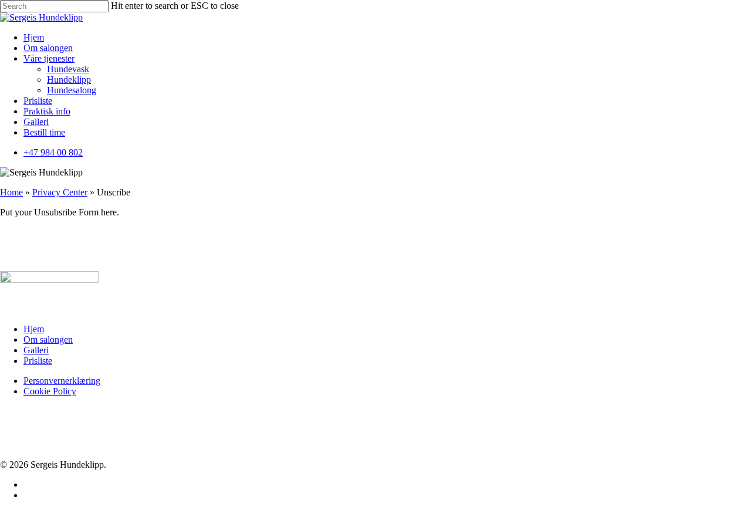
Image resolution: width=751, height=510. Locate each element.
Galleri (36, 350)
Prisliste (37, 361)
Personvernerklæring (61, 381)
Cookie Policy (49, 391)
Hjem (33, 329)
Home (11, 192)
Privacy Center (59, 192)
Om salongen (48, 339)
